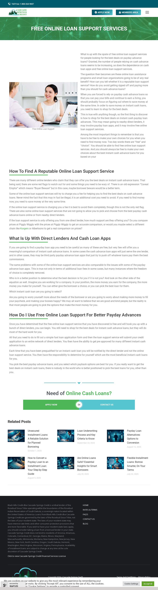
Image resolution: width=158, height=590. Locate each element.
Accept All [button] (147, 584)
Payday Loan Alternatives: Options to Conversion (134, 436)
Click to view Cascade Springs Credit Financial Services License (37, 556)
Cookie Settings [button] (131, 584)
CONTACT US (106, 404)
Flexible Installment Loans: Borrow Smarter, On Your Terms (137, 464)
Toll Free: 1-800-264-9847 (23, 4)
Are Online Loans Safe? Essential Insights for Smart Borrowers (87, 464)
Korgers (24, 228)
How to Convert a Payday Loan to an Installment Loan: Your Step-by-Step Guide (38, 466)
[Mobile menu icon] (147, 12)
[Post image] (16, 436)
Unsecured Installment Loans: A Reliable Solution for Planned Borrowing (38, 438)
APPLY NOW (51, 404)
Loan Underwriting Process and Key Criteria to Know (87, 434)
